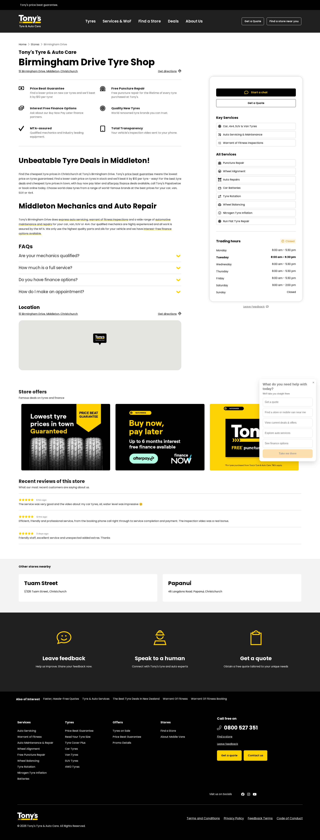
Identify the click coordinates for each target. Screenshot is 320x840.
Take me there (287, 453)
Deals (173, 21)
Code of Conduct (290, 818)
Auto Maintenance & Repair (35, 743)
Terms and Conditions (203, 818)
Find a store (224, 737)
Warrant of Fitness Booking (209, 699)
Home (22, 44)
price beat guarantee (139, 174)
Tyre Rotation (26, 767)
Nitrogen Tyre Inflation (32, 773)
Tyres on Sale (121, 731)
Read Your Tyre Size (77, 737)
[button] (100, 339)
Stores (35, 44)
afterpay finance (118, 183)
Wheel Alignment (28, 749)
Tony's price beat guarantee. (39, 5)
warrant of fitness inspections (108, 219)
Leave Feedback (254, 307)
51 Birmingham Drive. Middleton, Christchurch (48, 71)
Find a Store (149, 21)
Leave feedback (227, 744)
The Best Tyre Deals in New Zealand (136, 699)
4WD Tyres (72, 767)
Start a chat (259, 92)
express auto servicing (73, 219)
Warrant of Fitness (175, 699)
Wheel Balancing (28, 761)
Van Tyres (71, 755)
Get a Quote (256, 103)
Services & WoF (117, 21)
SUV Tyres (71, 761)
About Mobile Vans (172, 737)
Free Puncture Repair (31, 755)
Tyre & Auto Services (96, 699)
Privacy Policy (234, 818)
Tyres (90, 21)
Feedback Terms (260, 818)
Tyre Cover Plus (75, 743)
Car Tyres (71, 749)
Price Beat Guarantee (79, 731)
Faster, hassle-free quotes (61, 699)
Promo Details (122, 743)
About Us (194, 21)
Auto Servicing (26, 731)
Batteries (23, 779)
